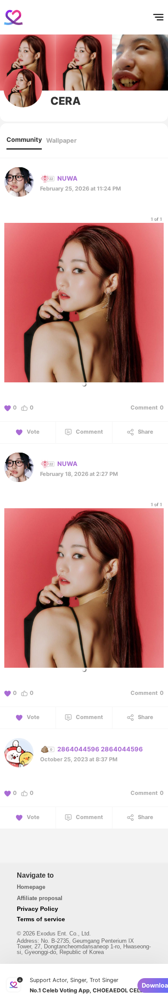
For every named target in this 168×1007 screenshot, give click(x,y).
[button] (84, 384)
